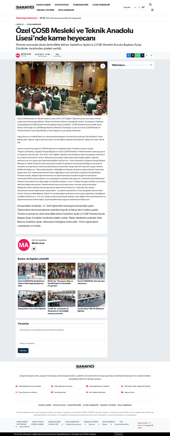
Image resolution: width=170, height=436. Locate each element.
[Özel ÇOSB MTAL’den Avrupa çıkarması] (91, 271)
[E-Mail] (34, 249)
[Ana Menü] (151, 10)
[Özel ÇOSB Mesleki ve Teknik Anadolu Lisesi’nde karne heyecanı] (61, 88)
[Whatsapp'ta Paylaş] (137, 55)
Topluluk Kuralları (121, 424)
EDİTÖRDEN (21, 424)
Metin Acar (38, 243)
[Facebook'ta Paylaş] (128, 55)
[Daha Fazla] (142, 55)
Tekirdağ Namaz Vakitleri (99, 386)
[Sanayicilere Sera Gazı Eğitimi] (32, 299)
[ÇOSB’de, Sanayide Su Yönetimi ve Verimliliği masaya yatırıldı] (61, 299)
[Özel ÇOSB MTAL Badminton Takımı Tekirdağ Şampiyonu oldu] (32, 271)
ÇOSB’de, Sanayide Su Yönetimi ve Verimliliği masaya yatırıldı (58, 311)
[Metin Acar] (24, 245)
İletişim (91, 424)
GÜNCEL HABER (37, 424)
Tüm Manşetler (60, 392)
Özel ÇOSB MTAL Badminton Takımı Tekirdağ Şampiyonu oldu (31, 283)
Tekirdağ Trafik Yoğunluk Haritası (137, 386)
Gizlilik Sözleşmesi (73, 424)
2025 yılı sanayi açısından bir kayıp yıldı (60, 18)
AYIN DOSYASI (62, 5)
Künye (104, 424)
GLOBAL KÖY (53, 424)
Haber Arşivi (129, 392)
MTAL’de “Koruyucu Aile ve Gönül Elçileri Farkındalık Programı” (60, 283)
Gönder (23, 351)
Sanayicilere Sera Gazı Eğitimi (32, 309)
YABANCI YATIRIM (45, 10)
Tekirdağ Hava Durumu (63, 386)
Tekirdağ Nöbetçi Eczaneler (30, 386)
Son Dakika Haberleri (97, 392)
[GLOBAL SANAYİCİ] (25, 7)
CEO (121, 422)
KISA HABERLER (66, 10)
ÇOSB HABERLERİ (101, 5)
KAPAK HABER (43, 5)
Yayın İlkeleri (24, 427)
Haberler (20, 24)
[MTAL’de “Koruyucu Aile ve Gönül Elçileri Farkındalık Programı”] (61, 271)
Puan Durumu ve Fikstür (28, 392)
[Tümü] (151, 65)
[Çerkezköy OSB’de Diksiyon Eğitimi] (91, 299)
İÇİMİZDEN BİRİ (80, 5)
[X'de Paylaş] (133, 55)
